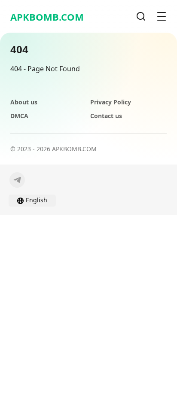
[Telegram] (17, 180)
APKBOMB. (47, 16)
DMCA (19, 116)
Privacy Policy (110, 102)
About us (23, 102)
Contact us (106, 116)
